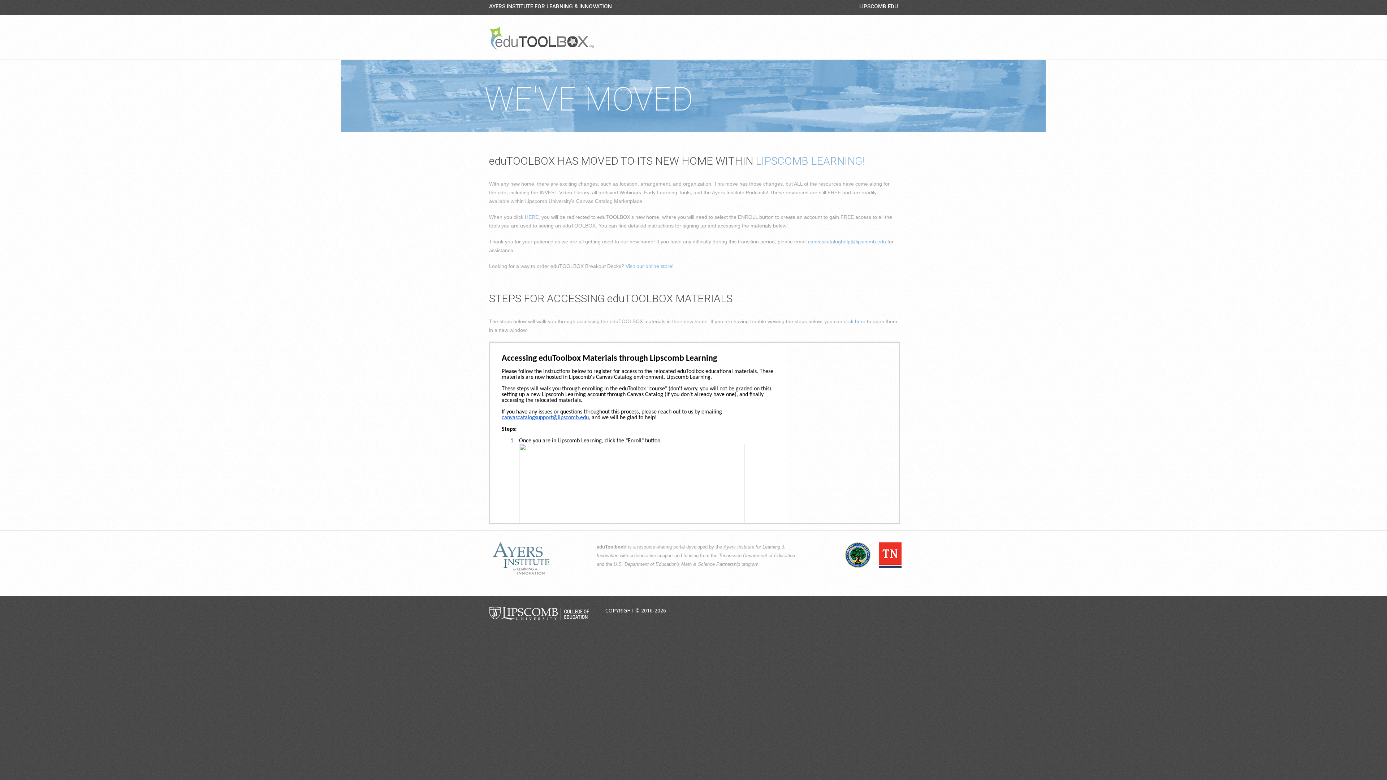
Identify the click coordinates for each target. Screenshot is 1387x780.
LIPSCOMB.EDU (878, 6)
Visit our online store (649, 266)
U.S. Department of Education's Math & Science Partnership (677, 564)
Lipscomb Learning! (810, 161)
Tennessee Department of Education (757, 555)
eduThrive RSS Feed (892, 611)
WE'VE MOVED (588, 99)
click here (854, 321)
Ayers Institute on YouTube (875, 611)
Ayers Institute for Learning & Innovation (550, 6)
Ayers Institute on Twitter (858, 611)
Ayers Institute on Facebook (841, 611)
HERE (532, 217)
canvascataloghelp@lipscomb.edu (847, 241)
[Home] (542, 38)
